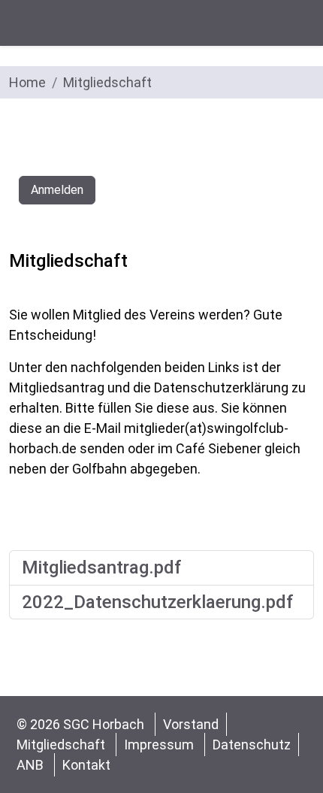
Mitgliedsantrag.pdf (102, 567)
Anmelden (57, 190)
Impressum (159, 744)
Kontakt (86, 765)
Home (27, 82)
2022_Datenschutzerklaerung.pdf (158, 602)
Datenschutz (252, 744)
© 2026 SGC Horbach (82, 724)
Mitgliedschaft (107, 82)
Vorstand (191, 724)
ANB (30, 765)
